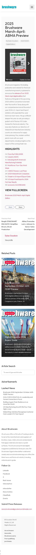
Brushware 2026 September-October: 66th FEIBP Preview (18, 393)
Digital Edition (10, 44)
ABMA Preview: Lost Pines (17, 171)
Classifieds (6, 495)
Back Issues (7, 480)
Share (10, 207)
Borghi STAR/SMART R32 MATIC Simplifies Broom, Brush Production (10, 224)
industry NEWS (13, 157)
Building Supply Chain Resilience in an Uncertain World (15, 403)
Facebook (6, 474)
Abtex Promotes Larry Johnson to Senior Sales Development (28, 224)
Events (5, 498)
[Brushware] (9, 7)
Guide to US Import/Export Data (19, 176)
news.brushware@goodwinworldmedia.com (17, 509)
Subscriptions (7, 484)
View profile (9, 240)
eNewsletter (7, 488)
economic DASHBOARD (16, 185)
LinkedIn (6, 470)
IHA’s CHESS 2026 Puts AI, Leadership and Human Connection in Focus (18, 398)
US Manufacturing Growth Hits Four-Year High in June (17, 408)
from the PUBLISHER (15, 154)
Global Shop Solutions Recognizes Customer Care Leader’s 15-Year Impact (18, 413)
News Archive (7, 492)
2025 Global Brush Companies (18, 174)
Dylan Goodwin (13, 41)
